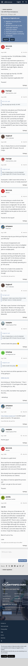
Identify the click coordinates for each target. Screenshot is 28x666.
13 (26, 52)
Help (2, 632)
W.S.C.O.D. (4, 14)
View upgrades (7, 613)
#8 (24, 329)
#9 (24, 358)
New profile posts (7, 596)
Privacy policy (4, 629)
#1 (24, 52)
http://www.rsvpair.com (8, 416)
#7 (24, 290)
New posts (5, 593)
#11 (24, 435)
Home (2, 635)
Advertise (3, 638)
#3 (24, 142)
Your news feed (6, 598)
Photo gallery (17, 598)
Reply (25, 85)
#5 (24, 196)
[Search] (26, 2)
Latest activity (6, 601)
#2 (24, 97)
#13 (24, 503)
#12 (24, 454)
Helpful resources (18, 601)
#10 (24, 412)
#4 (24, 165)
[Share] (22, 52)
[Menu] (2, 2)
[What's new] (23, 2)
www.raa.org (5, 378)
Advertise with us (18, 593)
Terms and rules (4, 626)
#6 (24, 232)
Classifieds (16, 596)
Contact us (3, 623)
